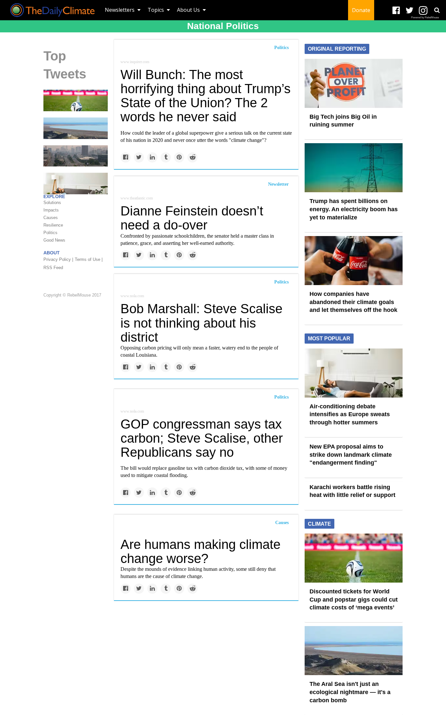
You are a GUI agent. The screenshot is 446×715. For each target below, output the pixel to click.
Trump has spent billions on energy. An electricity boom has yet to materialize (354, 209)
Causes (282, 522)
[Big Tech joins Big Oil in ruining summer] (354, 82)
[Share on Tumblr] (166, 157)
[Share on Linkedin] (152, 157)
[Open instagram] (423, 11)
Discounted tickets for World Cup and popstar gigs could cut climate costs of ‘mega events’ (354, 599)
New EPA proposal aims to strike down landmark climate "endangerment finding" (351, 454)
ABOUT (51, 252)
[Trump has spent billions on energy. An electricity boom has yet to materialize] (354, 167)
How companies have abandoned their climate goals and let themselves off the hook (353, 302)
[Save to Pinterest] (179, 157)
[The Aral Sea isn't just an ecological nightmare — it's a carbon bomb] (75, 128)
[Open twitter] (410, 11)
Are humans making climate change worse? (200, 551)
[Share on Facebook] (125, 157)
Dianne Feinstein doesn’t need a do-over (191, 218)
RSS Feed (53, 267)
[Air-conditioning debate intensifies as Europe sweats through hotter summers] (354, 372)
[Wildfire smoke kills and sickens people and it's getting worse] (75, 155)
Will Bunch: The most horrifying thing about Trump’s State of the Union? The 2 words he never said (205, 95)
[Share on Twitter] (139, 157)
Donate (361, 10)
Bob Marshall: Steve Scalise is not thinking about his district (201, 322)
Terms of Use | (89, 259)
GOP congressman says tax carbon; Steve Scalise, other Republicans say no (201, 438)
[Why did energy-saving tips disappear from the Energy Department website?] (75, 183)
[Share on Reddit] (192, 157)
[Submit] (436, 10)
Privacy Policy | (58, 259)
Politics (281, 47)
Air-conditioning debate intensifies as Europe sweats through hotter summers (350, 414)
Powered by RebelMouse (425, 17)
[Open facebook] (396, 11)
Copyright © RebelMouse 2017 (72, 295)
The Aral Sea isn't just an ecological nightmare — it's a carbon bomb (350, 692)
